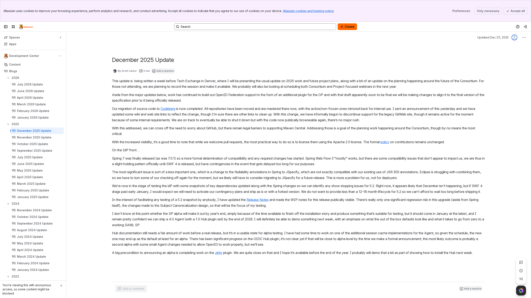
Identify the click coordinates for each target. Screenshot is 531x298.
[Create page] (521, 279)
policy (384, 142)
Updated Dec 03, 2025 (493, 37)
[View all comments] (521, 262)
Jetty (218, 253)
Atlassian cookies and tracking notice (308, 11)
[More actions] (60, 55)
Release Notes (258, 200)
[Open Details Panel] (521, 270)
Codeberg (168, 109)
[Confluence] (26, 26)
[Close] (61, 285)
